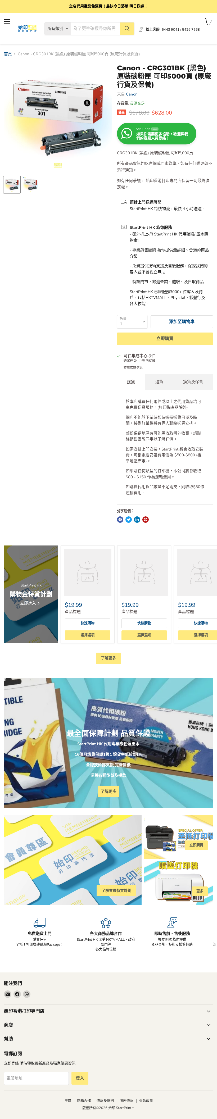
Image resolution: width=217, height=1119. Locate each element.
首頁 (8, 54)
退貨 (159, 381)
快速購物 (87, 623)
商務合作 (84, 1100)
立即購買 (164, 339)
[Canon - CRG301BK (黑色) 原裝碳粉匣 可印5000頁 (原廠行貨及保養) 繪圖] (11, 184)
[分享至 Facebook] (120, 519)
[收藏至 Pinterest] (145, 519)
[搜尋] (127, 28)
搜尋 (67, 1100)
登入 (80, 1078)
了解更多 (108, 658)
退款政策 (146, 1100)
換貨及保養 (193, 381)
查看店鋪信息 (133, 368)
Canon (132, 94)
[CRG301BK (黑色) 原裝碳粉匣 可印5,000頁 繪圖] (30, 184)
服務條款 (126, 1100)
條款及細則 (105, 1100)
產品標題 (73, 611)
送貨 (131, 382)
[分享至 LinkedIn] (137, 519)
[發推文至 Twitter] (128, 519)
